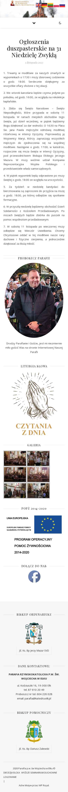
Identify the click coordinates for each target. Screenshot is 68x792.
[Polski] (56, 4)
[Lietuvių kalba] (51, 4)
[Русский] (62, 4)
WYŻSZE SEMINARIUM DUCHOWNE (39, 772)
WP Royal (44, 785)
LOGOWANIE (10, 777)
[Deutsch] (45, 4)
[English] (39, 4)
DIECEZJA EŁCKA (11, 772)
